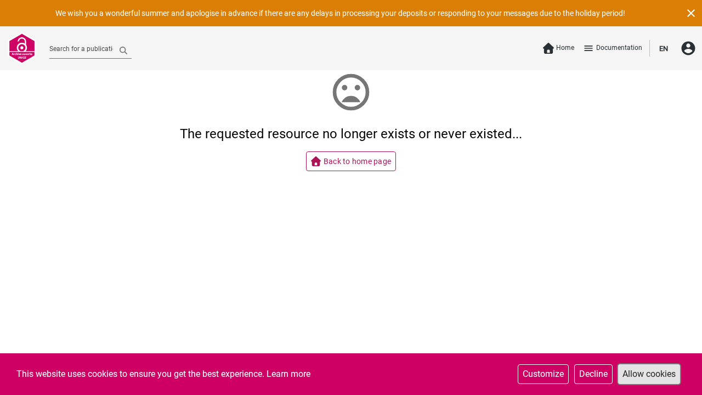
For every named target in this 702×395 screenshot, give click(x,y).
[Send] (123, 50)
